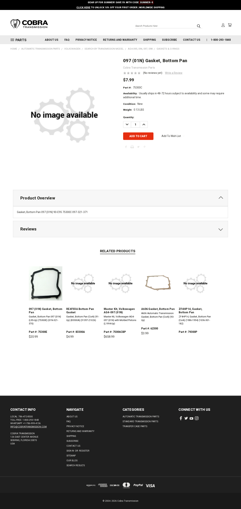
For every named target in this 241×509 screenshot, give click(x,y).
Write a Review (173, 72)
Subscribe (169, 39)
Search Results (75, 465)
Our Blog (72, 460)
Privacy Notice (86, 39)
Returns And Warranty (120, 39)
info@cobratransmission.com (28, 426)
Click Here (83, 7)
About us (51, 39)
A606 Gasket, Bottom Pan (158, 308)
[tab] (120, 198)
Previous (231, 497)
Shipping (149, 39)
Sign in (70, 450)
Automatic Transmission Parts (141, 416)
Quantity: (128, 117)
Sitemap (71, 455)
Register (84, 450)
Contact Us (191, 39)
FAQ (66, 39)
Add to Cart (46, 354)
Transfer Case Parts (135, 426)
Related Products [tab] (117, 251)
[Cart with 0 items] (230, 25)
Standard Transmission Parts (140, 421)
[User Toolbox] (223, 25)
